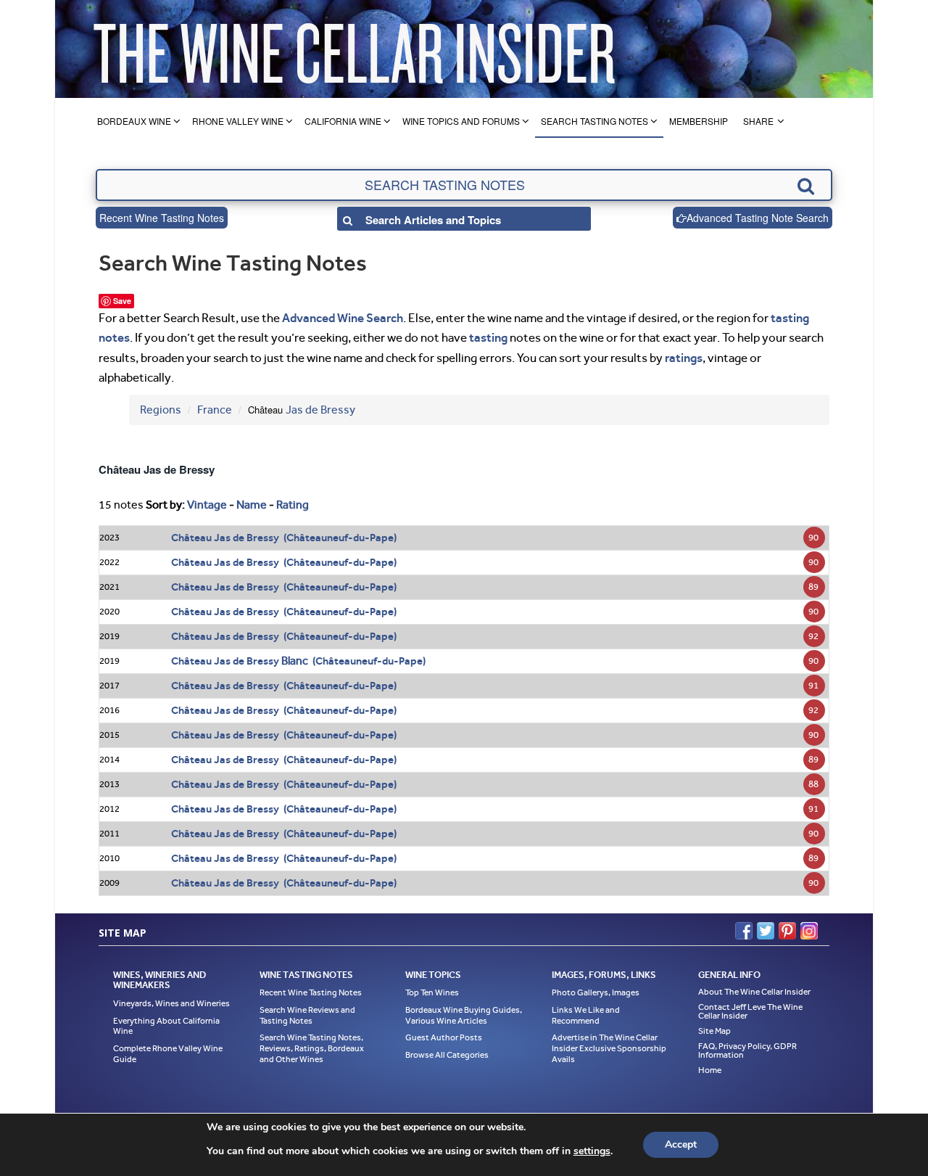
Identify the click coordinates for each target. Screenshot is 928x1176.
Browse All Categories (447, 1055)
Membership (698, 121)
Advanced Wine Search (342, 318)
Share (758, 121)
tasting (488, 337)
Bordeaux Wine (134, 121)
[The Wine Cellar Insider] (353, 49)
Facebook (744, 930)
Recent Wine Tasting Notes (161, 217)
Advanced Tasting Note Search (758, 217)
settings (591, 1151)
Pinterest (787, 930)
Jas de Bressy (320, 409)
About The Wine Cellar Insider (754, 992)
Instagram (809, 930)
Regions (160, 409)
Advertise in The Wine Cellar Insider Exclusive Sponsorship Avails (609, 1048)
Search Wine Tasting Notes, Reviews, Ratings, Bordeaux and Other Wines (312, 1048)
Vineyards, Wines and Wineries (171, 1003)
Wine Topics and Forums (461, 121)
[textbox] (464, 185)
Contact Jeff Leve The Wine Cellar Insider (750, 1011)
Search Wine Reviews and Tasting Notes (307, 1015)
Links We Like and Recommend (586, 1015)
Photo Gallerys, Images (595, 992)
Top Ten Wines (432, 992)
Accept (681, 1144)
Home (709, 1070)
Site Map (714, 1031)
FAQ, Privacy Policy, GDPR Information (747, 1050)
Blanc (294, 660)
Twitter (765, 930)
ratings (684, 357)
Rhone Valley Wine (237, 121)
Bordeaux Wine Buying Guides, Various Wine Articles (463, 1015)
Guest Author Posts (443, 1037)
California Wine (342, 121)
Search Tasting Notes (594, 121)
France (214, 409)
